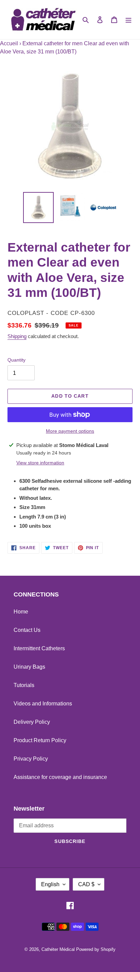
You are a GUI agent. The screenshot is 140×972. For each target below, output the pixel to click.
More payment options (70, 431)
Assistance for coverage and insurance (60, 777)
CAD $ (86, 884)
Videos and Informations (43, 703)
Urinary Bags (29, 667)
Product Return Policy (40, 740)
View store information (40, 462)
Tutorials (24, 685)
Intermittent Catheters (39, 648)
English (50, 884)
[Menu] (128, 19)
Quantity (16, 360)
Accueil (9, 43)
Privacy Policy (31, 759)
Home (21, 612)
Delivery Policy (32, 722)
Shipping (17, 336)
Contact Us (27, 630)
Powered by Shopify (96, 949)
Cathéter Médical (58, 949)
